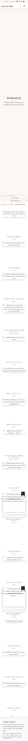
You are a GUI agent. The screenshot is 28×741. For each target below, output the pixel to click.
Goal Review (14, 488)
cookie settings (7, 738)
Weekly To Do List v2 (14, 424)
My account (12, 1)
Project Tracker (14, 646)
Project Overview (14, 708)
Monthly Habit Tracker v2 (14, 299)
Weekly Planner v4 (14, 236)
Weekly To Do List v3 (14, 393)
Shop (6, 195)
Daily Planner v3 (14, 268)
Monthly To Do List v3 (14, 362)
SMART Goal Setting (14, 582)
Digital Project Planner (14, 455)
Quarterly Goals (14, 551)
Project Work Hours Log (14, 677)
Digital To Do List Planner (14, 330)
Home (2, 195)
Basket (6, 1)
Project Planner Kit (14, 613)
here (4, 730)
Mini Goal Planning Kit (14, 519)
